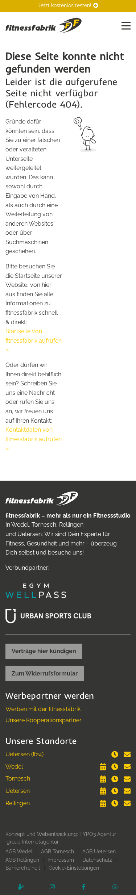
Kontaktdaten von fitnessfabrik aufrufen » (33, 439)
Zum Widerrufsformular (45, 673)
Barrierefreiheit (22, 868)
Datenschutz (97, 860)
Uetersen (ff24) (24, 754)
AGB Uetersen (99, 851)
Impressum (61, 860)
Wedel (14, 766)
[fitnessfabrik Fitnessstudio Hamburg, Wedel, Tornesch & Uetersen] (43, 25)
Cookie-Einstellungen (74, 868)
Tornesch (17, 778)
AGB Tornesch (57, 851)
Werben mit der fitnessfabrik (43, 709)
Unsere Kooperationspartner (43, 720)
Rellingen (17, 803)
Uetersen (17, 790)
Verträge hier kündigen (44, 651)
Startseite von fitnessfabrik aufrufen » (33, 340)
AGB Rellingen (22, 860)
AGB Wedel (19, 851)
